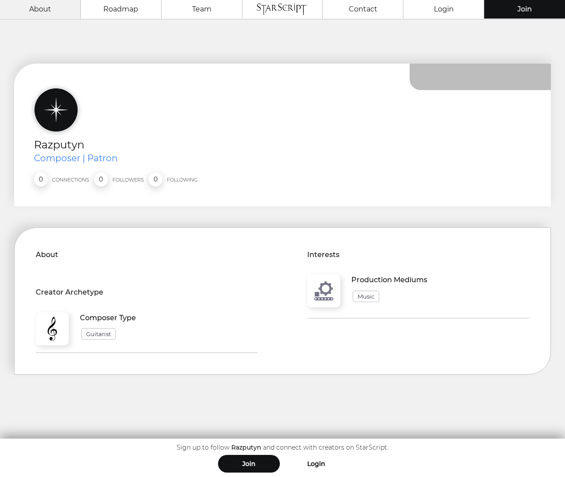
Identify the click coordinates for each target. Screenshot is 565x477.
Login (444, 9)
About (40, 9)
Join (524, 9)
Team (201, 9)
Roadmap (120, 9)
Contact (363, 9)
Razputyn (59, 144)
